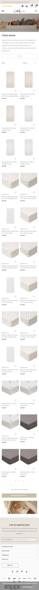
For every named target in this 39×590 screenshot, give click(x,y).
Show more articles (18, 495)
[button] (2, 11)
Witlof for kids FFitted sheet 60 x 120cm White (10, 232)
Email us (10, 565)
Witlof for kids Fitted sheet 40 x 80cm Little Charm (10, 439)
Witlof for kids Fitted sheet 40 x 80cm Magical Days (10, 336)
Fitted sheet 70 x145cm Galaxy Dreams (27, 95)
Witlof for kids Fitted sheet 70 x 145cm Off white (28, 301)
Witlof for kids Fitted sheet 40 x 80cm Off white (28, 370)
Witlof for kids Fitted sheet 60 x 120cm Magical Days (10, 197)
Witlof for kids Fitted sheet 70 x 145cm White (10, 301)
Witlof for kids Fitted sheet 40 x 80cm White (10, 370)
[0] (35, 6)
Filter (19, 56)
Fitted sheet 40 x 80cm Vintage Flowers (27, 163)
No (16, 586)
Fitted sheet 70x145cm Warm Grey (27, 438)
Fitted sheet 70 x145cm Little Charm (27, 404)
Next (23, 481)
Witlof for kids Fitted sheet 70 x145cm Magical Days (10, 267)
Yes (8, 586)
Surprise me (31, 539)
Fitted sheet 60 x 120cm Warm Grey (27, 473)
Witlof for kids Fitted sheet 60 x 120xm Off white (28, 232)
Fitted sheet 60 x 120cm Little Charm (9, 404)
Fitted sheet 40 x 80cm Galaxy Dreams (9, 129)
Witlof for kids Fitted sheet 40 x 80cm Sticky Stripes (28, 336)
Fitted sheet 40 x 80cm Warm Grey (9, 473)
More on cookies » (28, 586)
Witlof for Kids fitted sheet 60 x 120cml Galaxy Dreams (10, 95)
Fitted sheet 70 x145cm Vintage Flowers (27, 129)
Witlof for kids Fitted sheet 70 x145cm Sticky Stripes (28, 267)
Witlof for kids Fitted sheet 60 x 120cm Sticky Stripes (28, 197)
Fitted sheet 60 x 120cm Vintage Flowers (9, 163)
